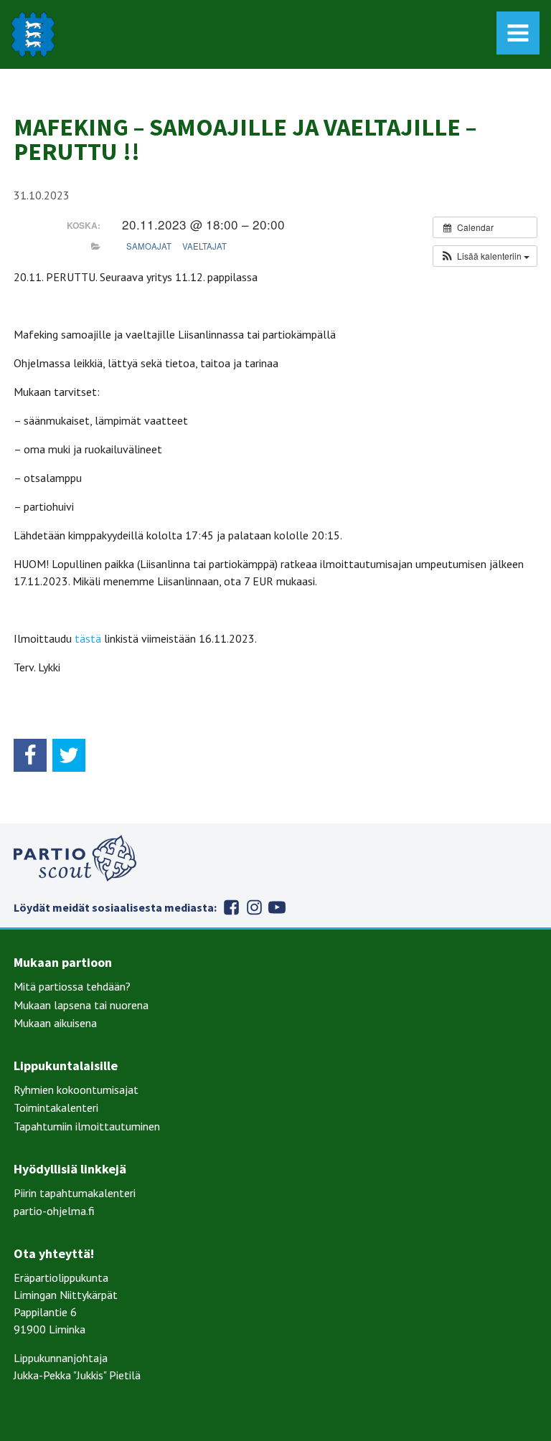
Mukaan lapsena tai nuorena (81, 1005)
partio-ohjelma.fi (54, 1211)
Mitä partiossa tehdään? (72, 986)
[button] (485, 256)
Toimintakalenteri (56, 1107)
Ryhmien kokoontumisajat (76, 1089)
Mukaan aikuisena (55, 1023)
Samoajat (148, 246)
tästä (88, 638)
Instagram (254, 907)
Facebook (231, 907)
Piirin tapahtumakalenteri (75, 1193)
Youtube (277, 907)
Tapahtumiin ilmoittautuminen (87, 1126)
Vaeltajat (204, 246)
